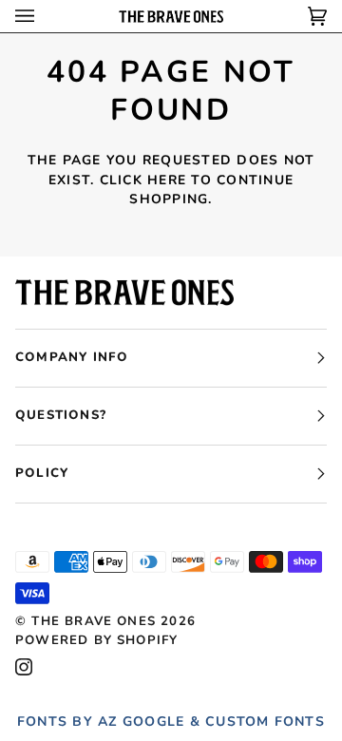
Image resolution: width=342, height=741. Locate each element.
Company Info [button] (71, 357)
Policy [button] (41, 473)
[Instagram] (23, 666)
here (166, 180)
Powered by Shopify (96, 640)
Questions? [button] (60, 415)
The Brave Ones (93, 621)
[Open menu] (43, 16)
